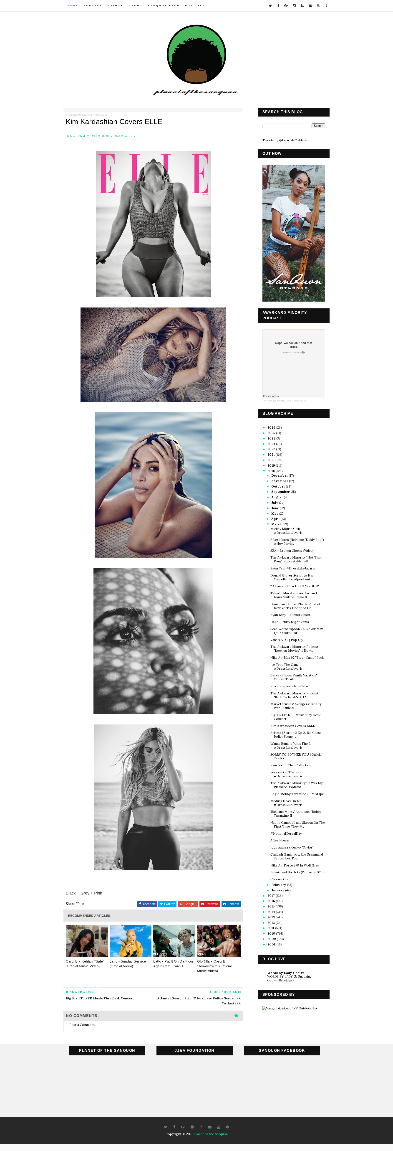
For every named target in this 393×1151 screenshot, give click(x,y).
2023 (271, 444)
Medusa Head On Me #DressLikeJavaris (286, 803)
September (280, 492)
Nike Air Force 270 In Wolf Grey (294, 865)
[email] (310, 5)
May (275, 513)
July (275, 503)
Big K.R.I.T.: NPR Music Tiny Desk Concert (295, 717)
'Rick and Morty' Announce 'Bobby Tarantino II (295, 814)
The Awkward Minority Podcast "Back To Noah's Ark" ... (294, 695)
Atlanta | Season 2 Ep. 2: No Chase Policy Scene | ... (296, 735)
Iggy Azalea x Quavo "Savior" (292, 847)
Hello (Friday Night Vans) (289, 622)
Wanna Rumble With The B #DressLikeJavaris (290, 746)
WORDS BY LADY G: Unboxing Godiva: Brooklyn (289, 978)
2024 (271, 438)
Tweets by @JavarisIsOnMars (284, 140)
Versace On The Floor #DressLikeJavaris (287, 774)
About (136, 5)
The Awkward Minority (74, 115)
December (280, 475)
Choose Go (279, 879)
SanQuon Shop (164, 5)
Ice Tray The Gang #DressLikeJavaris (286, 667)
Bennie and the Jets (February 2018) (297, 872)
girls (109, 136)
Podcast (93, 5)
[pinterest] (227, 1127)
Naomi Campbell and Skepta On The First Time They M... (297, 824)
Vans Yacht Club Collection (290, 765)
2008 (272, 944)
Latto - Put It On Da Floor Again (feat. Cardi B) (173, 963)
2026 (271, 427)
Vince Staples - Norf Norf (290, 686)
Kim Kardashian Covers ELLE (292, 726)
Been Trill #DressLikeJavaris (292, 568)
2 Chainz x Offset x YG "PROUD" (294, 586)
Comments (126, 136)
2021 (271, 454)
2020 (272, 460)
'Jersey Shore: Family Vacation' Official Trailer (293, 677)
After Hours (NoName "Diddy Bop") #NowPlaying (297, 542)
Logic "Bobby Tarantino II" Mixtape (297, 794)
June (275, 508)
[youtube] (318, 5)
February (279, 885)
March (277, 524)
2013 (271, 917)
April (276, 519)
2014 (271, 912)
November (280, 481)
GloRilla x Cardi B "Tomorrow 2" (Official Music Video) (214, 966)
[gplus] (286, 5)
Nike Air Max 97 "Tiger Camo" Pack (297, 658)
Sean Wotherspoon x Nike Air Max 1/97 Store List (296, 631)
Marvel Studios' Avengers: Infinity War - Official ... (295, 706)
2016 (271, 901)
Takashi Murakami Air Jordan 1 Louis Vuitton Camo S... (293, 595)
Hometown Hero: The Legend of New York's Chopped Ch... (295, 606)
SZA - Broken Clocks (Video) (292, 551)
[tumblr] (326, 5)
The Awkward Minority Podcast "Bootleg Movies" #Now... (294, 649)
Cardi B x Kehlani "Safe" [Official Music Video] (85, 963)
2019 (271, 465)
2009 (272, 939)
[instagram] (294, 5)
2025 (271, 433)
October (278, 486)
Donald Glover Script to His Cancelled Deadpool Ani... (291, 577)
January (278, 890)
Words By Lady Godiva (286, 973)
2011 (271, 928)
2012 (271, 923)
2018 (271, 471)
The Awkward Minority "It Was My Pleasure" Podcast (296, 785)
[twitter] (270, 5)
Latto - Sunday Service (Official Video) (128, 963)
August (277, 497)
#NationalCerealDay (286, 833)
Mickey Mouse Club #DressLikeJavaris (286, 531)
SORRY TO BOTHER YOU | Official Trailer (296, 756)
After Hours (279, 840)
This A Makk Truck (97, 115)
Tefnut (115, 5)
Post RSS (195, 5)
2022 (271, 449)
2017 (271, 896)
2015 (271, 906)
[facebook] (278, 5)
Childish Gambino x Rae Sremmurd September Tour (296, 856)
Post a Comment (82, 1025)
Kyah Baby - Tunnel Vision (290, 615)
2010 (271, 933)
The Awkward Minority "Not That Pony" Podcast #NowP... (296, 559)
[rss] (302, 5)
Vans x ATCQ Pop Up (286, 640)
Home (72, 5)
